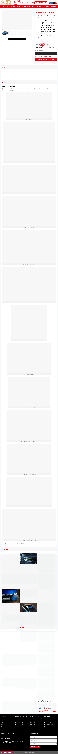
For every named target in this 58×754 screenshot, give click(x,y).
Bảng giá (20, 6)
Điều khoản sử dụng (48, 708)
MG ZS (50, 693)
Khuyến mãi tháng (30, 6)
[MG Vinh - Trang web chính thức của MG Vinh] (6, 2)
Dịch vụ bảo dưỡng (19, 706)
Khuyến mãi (32, 706)
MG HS (7, 693)
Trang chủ (4, 6)
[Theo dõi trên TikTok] (54, 3)
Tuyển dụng (32, 708)
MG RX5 (36, 44)
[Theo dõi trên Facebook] (50, 3)
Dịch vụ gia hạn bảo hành (20, 703)
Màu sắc (36, 47)
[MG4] (21, 687)
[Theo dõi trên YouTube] (56, 3)
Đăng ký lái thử (47, 710)
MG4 (22, 693)
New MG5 (36, 693)
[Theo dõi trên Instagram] (52, 3)
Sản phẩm (12, 6)
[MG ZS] (50, 687)
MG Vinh (46, 703)
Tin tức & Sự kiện (33, 703)
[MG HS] (7, 687)
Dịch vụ (39, 6)
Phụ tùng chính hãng (19, 708)
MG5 (2, 708)
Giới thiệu (53, 6)
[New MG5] (36, 687)
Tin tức (45, 6)
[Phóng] (3, 29)
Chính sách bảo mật (48, 706)
